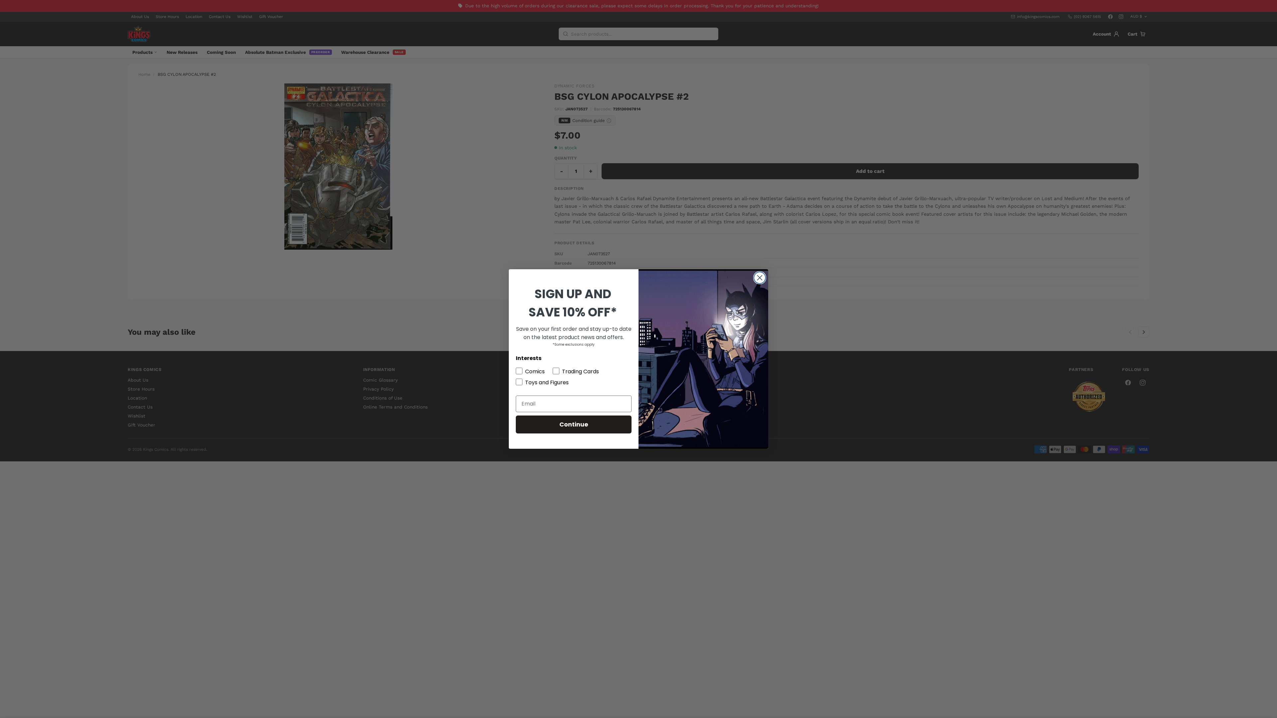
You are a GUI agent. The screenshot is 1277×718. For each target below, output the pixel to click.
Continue (573, 424)
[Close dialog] (760, 278)
